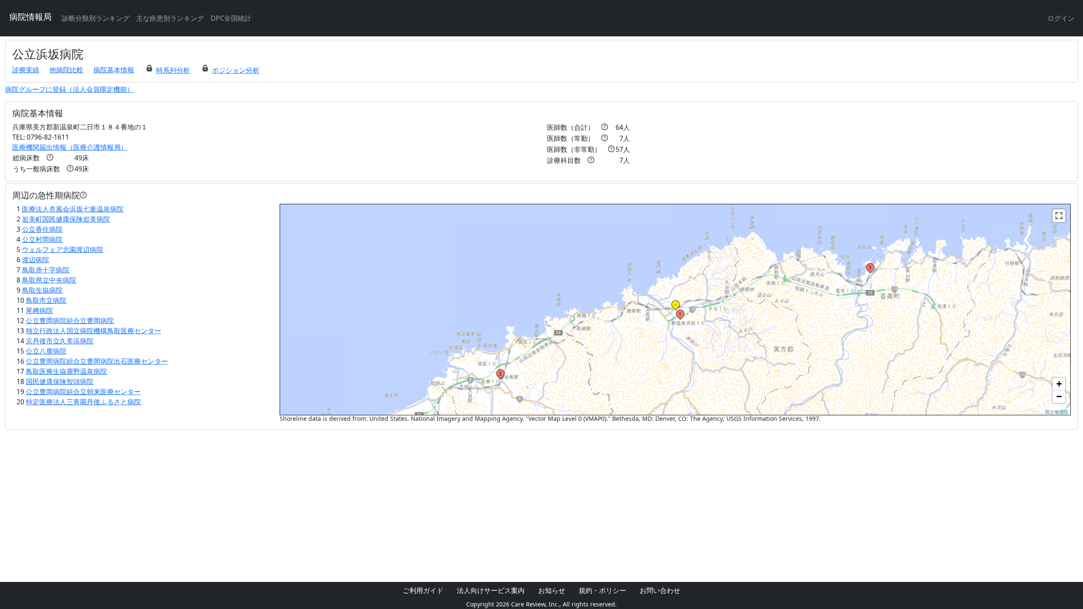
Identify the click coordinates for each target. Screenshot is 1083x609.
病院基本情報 (113, 69)
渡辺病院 (35, 259)
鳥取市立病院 (46, 300)
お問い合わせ (660, 590)
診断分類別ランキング (95, 18)
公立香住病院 (42, 229)
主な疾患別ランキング (170, 18)
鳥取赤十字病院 (45, 269)
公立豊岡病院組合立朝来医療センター (83, 391)
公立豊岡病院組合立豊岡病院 (70, 320)
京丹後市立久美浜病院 (59, 341)
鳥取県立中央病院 (49, 280)
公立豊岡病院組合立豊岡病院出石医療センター (97, 361)
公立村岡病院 (42, 239)
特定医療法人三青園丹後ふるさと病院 (83, 401)
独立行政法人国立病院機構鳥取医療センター (93, 330)
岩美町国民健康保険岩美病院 (66, 219)
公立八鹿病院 (46, 351)
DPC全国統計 (231, 18)
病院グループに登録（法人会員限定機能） (69, 89)
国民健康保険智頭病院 (59, 381)
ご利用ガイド (423, 590)
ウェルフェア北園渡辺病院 (62, 249)
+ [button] (1059, 384)
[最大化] (1059, 215)
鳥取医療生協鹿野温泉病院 (66, 371)
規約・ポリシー (602, 590)
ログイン (1061, 18)
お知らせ (551, 590)
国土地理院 (1056, 411)
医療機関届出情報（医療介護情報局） (69, 147)
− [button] (1059, 396)
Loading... (675, 309)
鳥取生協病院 (42, 290)
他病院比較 (66, 69)
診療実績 (25, 69)
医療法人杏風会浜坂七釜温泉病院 (73, 209)
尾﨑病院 (39, 310)
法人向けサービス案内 (491, 590)
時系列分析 (173, 70)
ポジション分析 (235, 70)
